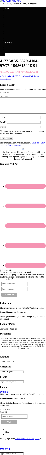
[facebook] (4, 392)
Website (3, 127)
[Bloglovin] (7, 449)
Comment (4, 96)
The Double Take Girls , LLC (27, 438)
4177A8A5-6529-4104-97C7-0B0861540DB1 (19, 72)
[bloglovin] (6, 392)
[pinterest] (7, 392)
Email (3, 122)
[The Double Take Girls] (10, 1)
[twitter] (1, 392)
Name (3, 117)
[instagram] (3, 392)
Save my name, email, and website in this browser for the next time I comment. (22, 132)
